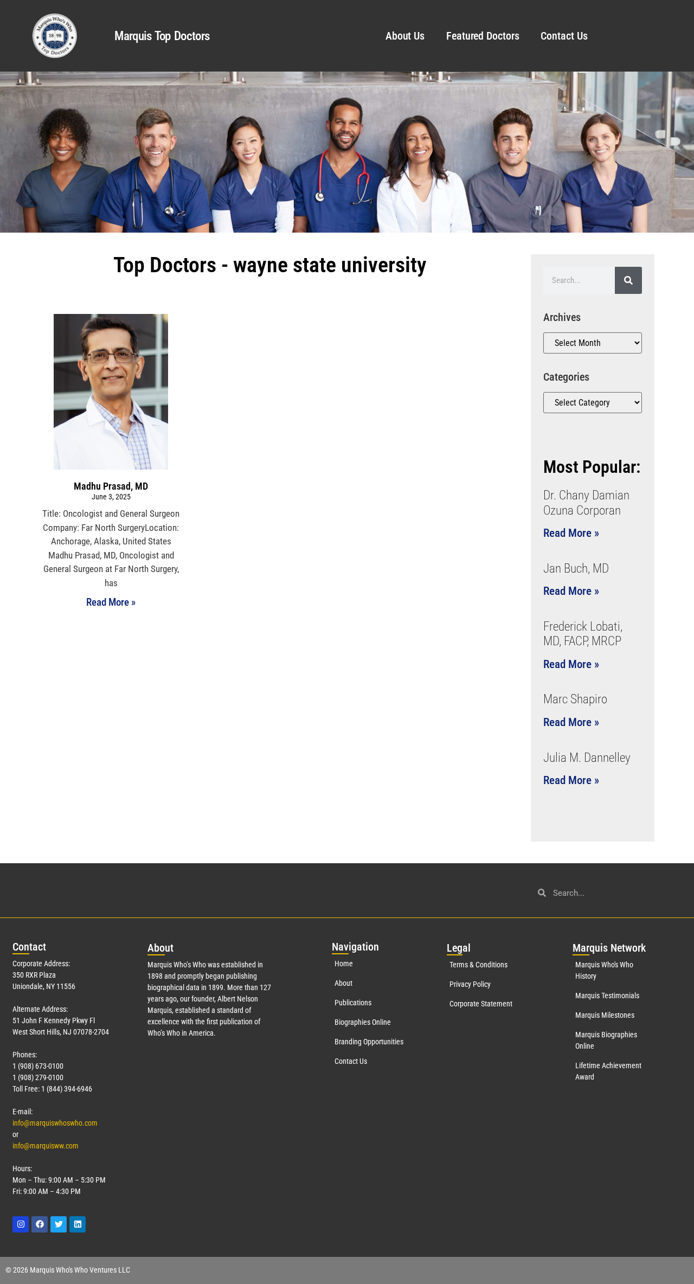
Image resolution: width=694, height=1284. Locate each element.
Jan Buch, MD (576, 568)
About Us (405, 35)
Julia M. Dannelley (587, 757)
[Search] (628, 280)
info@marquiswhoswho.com (55, 1123)
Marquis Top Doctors (161, 36)
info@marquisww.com (45, 1145)
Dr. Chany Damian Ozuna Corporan (586, 503)
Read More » (111, 602)
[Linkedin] (77, 1224)
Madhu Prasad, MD (111, 486)
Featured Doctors (482, 35)
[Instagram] (20, 1224)
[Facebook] (39, 1224)
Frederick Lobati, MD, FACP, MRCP (582, 634)
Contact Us (564, 35)
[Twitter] (58, 1224)
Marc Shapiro (575, 699)
